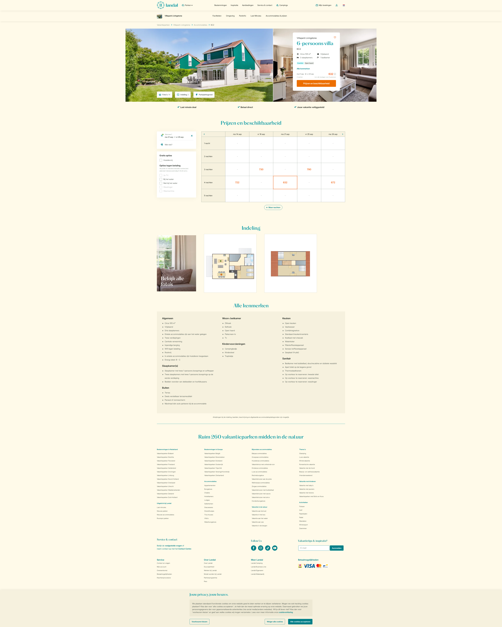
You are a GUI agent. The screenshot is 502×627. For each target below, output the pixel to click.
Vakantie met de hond (307, 468)
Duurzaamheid (209, 567)
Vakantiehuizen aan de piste (262, 479)
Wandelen (302, 521)
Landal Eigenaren (257, 570)
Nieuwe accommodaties (165, 515)
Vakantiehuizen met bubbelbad (263, 490)
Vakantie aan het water (260, 518)
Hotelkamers (208, 496)
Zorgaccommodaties (259, 486)
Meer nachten (274, 207)
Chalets (207, 493)
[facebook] (254, 550)
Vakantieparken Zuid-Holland (167, 497)
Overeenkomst (162, 570)
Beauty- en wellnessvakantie (309, 472)
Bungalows (208, 489)
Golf (300, 510)
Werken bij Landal (210, 570)
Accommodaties (210, 481)
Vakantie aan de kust (259, 511)
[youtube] (274, 550)
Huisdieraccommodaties (260, 461)
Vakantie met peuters (306, 489)
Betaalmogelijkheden (164, 574)
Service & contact (264, 5)
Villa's (206, 518)
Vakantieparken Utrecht (165, 486)
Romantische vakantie (307, 464)
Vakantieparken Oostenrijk (213, 464)
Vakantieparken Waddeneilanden (168, 490)
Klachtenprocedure (164, 578)
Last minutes (161, 507)
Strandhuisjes (209, 511)
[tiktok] (268, 550)
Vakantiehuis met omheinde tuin (263, 464)
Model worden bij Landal (212, 574)
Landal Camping (257, 563)
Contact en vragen (163, 563)
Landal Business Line (258, 567)
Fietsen (302, 506)
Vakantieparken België (212, 453)
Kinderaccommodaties (260, 468)
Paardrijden (303, 514)
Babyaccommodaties (259, 453)
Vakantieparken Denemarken (214, 457)
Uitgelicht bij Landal (164, 503)
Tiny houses (208, 515)
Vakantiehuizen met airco (261, 497)
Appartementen (209, 485)
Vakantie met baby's (306, 485)
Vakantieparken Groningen (166, 472)
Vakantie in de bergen (259, 526)
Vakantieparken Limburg (165, 475)
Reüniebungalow (258, 475)
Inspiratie (234, 5)
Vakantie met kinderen (307, 481)
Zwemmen (303, 528)
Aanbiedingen (247, 5)
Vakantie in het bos (258, 515)
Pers (205, 581)
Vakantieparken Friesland (166, 464)
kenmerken (303, 68)
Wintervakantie (304, 461)
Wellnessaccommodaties (261, 483)
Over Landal (208, 563)
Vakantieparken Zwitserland (214, 475)
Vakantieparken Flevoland (166, 461)
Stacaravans (208, 507)
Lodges (207, 500)
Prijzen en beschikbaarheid (316, 83)
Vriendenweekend (305, 475)
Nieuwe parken (162, 511)
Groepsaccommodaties (260, 457)
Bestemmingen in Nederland (167, 449)
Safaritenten (208, 504)
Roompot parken (163, 518)
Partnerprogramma (210, 578)
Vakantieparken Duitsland (213, 461)
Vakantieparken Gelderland (166, 468)
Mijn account (161, 567)
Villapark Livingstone (307, 38)
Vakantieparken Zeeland (165, 494)
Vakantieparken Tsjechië (213, 468)
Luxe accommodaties (259, 472)
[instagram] (261, 550)
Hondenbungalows (258, 501)
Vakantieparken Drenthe (165, 457)
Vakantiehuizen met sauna (261, 494)
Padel (301, 517)
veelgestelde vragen (173, 545)
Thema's (302, 449)
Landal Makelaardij (257, 574)
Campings (283, 5)
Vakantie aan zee (258, 522)
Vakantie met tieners (306, 493)
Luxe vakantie (304, 457)
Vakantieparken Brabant (165, 453)
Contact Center (184, 549)
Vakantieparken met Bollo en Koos (311, 496)
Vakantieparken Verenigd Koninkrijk (216, 472)
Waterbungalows (210, 522)
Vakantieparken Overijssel (166, 483)
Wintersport (303, 525)
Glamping (302, 453)
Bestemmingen (220, 5)
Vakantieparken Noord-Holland (168, 479)
